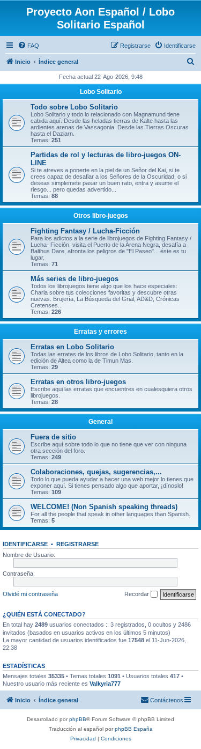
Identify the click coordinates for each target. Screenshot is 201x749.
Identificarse (25, 544)
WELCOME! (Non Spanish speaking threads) (104, 507)
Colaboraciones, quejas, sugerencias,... (96, 472)
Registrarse (77, 544)
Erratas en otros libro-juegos (78, 382)
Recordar (137, 594)
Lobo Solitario (101, 92)
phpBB (77, 719)
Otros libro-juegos (100, 215)
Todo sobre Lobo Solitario (74, 107)
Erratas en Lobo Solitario (72, 347)
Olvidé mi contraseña (30, 594)
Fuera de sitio (53, 437)
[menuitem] (28, 45)
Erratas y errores (100, 331)
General (100, 421)
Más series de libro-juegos (74, 279)
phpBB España (134, 729)
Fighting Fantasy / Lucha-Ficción (85, 231)
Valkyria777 (105, 683)
